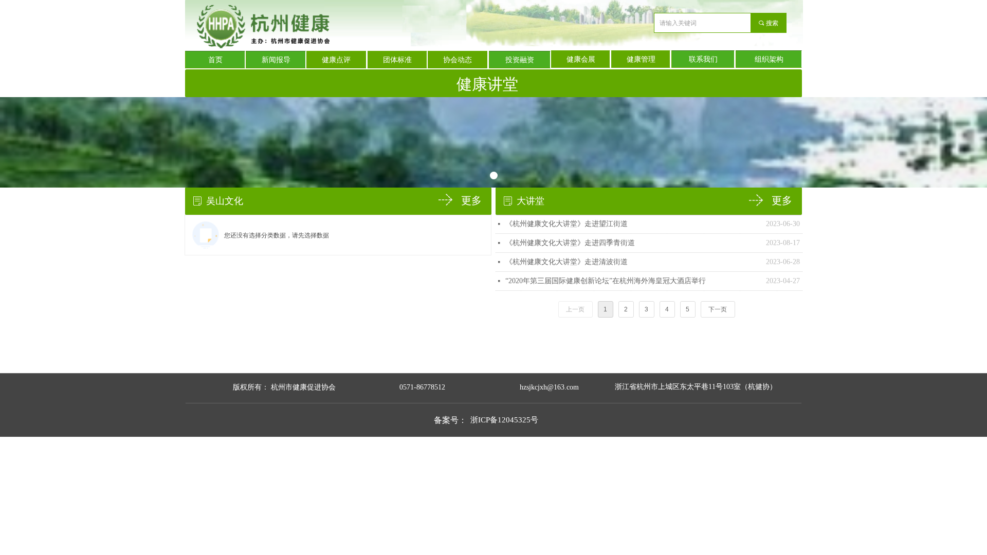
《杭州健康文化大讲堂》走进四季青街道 (570, 243)
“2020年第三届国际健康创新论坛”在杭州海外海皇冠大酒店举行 (605, 281)
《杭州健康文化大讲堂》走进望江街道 (566, 224)
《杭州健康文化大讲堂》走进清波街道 (566, 262)
